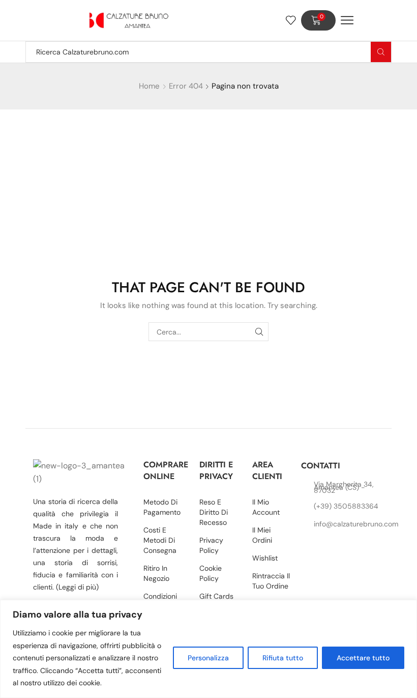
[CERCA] (259, 331)
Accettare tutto (363, 657)
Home (149, 86)
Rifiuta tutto (282, 657)
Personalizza (208, 657)
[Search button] (381, 52)
